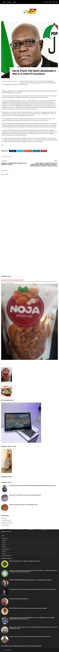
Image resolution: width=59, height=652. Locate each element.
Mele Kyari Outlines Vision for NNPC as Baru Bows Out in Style (24, 561)
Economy (4, 551)
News (4, 2)
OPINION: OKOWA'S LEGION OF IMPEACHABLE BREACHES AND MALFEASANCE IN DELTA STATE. (32, 485)
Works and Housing (6, 555)
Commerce (4, 547)
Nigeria (9, 2)
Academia (4, 540)
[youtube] (49, 2)
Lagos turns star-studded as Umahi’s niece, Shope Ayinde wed (25, 495)
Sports (14, 2)
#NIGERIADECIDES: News (7, 523)
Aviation (3, 542)
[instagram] (47, 2)
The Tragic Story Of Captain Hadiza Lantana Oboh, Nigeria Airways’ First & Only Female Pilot (32, 589)
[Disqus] (29, 216)
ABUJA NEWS (4, 538)
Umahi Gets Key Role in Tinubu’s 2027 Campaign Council (23, 504)
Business (4, 544)
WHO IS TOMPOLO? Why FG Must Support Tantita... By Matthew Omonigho (28, 608)
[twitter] (45, 2)
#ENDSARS (4, 518)
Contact (7, 363)
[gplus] (51, 2)
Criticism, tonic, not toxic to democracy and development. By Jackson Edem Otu (29, 636)
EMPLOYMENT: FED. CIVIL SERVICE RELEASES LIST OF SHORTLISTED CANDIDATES (21, 645)
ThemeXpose (8, 650)
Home (2, 363)
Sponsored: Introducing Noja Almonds (12, 280)
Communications (5, 549)
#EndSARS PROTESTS (6, 520)
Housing (4, 553)
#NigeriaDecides (5, 525)
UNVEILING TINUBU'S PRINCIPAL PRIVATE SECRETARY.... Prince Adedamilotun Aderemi (30, 579)
